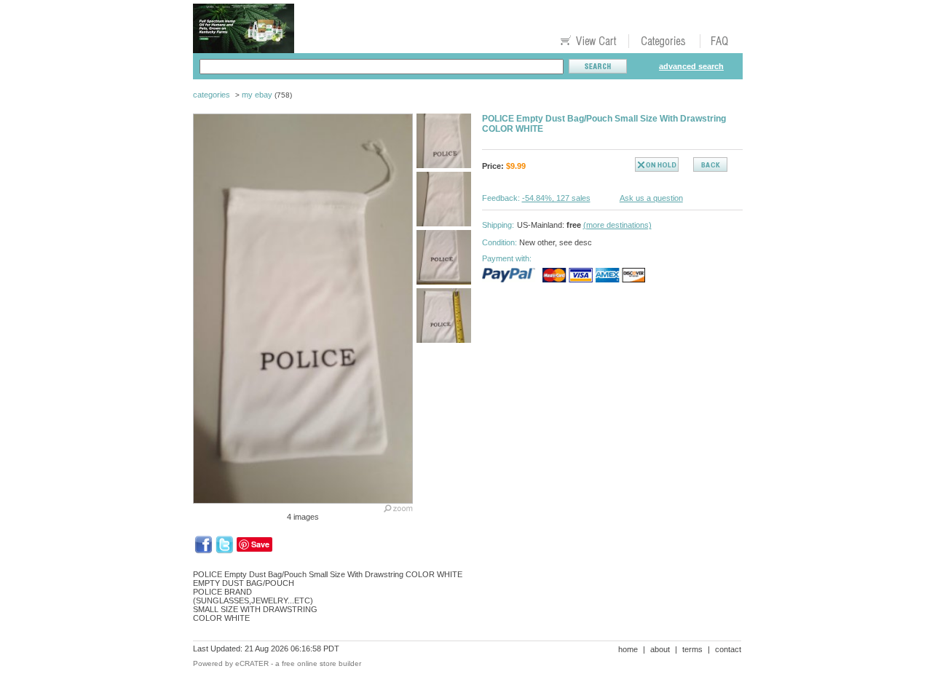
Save (260, 544)
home (628, 649)
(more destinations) (617, 225)
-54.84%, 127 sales (556, 198)
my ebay (257, 94)
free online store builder (321, 663)
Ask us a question (651, 198)
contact (728, 649)
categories (211, 94)
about (660, 649)
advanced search (691, 66)
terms (692, 649)
